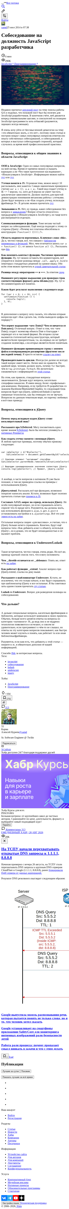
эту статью (40, 586)
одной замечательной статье (50, 266)
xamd (4, 27)
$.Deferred (22, 430)
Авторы (12, 1140)
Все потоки (12, 3)
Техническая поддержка (33, 1203)
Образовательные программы (24, 1188)
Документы (14, 1163)
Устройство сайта (17, 1154)
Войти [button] (4, 20)
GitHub (7, 749)
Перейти (7, 825)
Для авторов (14, 1157)
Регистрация (15, 1118)
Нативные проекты (18, 1185)
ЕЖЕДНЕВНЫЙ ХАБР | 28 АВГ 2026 (22, 832)
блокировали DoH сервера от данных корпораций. (32, 871)
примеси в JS (33, 496)
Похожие (25, 1071)
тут (3, 177)
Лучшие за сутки (11, 1071)
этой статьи (43, 371)
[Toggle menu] (2, 3)
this (7, 249)
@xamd (23, 732)
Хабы (11, 1134)
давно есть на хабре (12, 516)
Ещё (11, 1057)
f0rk (13, 653)
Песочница (14, 1143)
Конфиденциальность (19, 1168)
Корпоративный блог (19, 1179)
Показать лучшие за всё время (18, 1077)
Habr (19, 1206)
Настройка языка (11, 1203)
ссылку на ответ (51, 354)
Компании (13, 1137)
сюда (61, 272)
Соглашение (14, 1165)
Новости (12, 1132)
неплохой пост (30, 109)
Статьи (11, 1129)
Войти (11, 1115)
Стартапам (13, 1191)
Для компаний (15, 1160)
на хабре (11, 563)
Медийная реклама (18, 1182)
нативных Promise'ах (12, 433)
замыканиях (19, 212)
